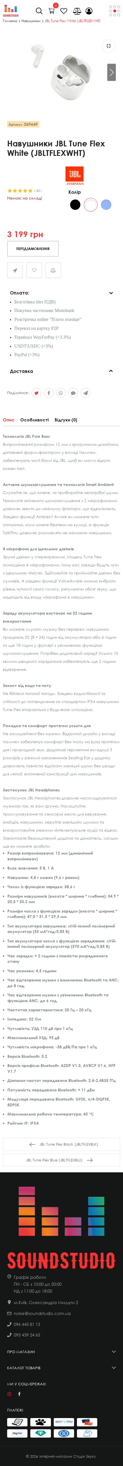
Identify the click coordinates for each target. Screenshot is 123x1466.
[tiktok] (29, 1394)
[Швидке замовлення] (15, 270)
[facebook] (19, 1394)
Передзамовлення (32, 249)
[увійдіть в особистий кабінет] (89, 10)
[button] (111, 72)
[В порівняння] (53, 270)
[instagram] (9, 1394)
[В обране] (34, 270)
